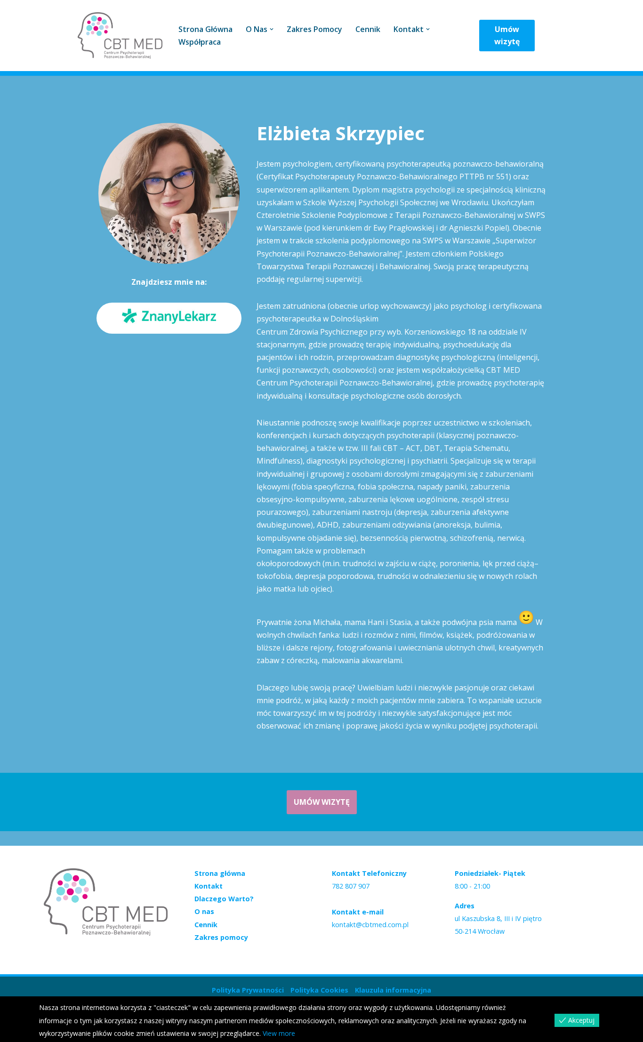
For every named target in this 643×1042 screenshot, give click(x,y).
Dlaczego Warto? (224, 898)
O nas (204, 911)
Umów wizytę (507, 35)
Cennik (367, 29)
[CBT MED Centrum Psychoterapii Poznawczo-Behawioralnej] (120, 35)
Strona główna (205, 29)
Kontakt (208, 886)
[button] (271, 29)
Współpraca (199, 42)
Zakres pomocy (314, 29)
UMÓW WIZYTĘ (322, 802)
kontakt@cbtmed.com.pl (370, 924)
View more (279, 1033)
